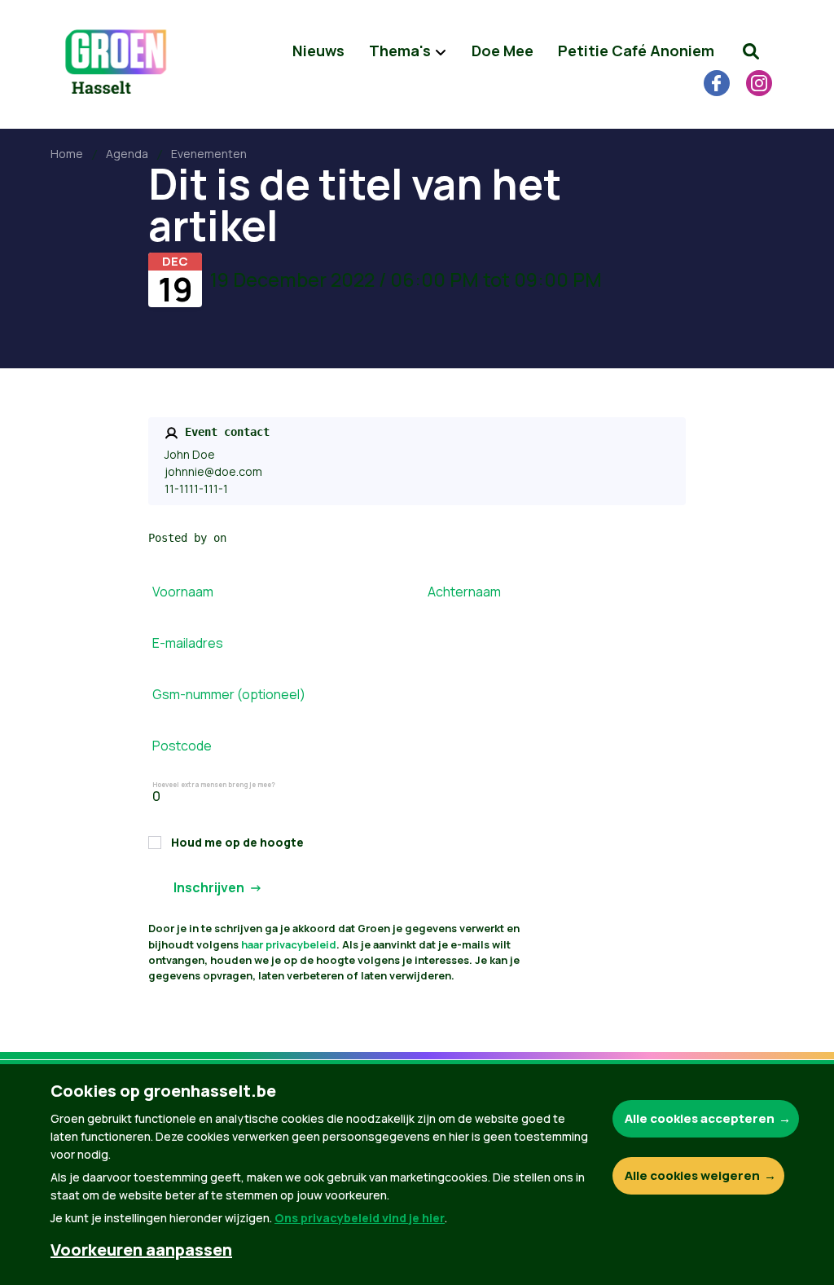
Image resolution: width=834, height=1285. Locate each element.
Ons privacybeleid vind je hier (359, 1218)
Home (66, 153)
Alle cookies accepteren (700, 1118)
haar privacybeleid (288, 944)
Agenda (127, 153)
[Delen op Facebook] (33, 1119)
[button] (750, 51)
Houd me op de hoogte (237, 842)
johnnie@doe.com (213, 471)
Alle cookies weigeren (692, 1175)
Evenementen (209, 153)
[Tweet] (33, 1166)
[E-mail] (33, 1212)
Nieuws (318, 50)
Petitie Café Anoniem (636, 50)
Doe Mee (502, 50)
